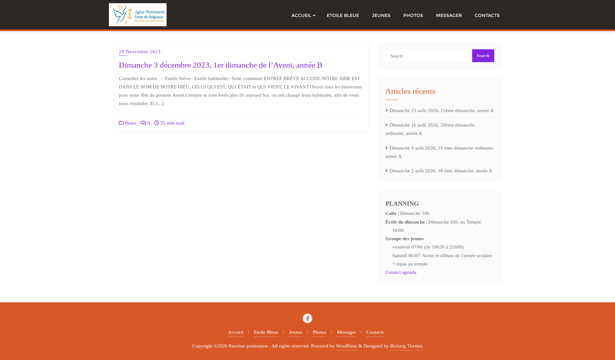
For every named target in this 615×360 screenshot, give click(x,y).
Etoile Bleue (266, 332)
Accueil (235, 332)
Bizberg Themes (406, 345)
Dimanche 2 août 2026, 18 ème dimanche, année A (441, 170)
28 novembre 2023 (139, 51)
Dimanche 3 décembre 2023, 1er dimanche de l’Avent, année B (221, 65)
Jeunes (295, 332)
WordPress (346, 345)
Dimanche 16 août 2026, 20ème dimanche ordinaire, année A (430, 129)
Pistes (130, 123)
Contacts (375, 332)
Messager (346, 332)
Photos (319, 332)
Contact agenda (400, 272)
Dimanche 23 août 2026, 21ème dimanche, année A (442, 110)
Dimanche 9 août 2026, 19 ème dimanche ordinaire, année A (439, 152)
